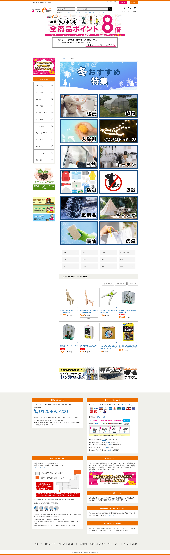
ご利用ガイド (38, 544)
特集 (64, 58)
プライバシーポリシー (114, 544)
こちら (104, 439)
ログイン (133, 2)
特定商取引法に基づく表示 (97, 544)
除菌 (90, 12)
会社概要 (134, 544)
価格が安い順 (108, 284)
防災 (86, 12)
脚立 (94, 12)
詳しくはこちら (126, 405)
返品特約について (50, 544)
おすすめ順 (133, 284)
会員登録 (123, 2)
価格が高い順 (120, 284)
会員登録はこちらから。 (96, 471)
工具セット (80, 12)
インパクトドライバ (72, 12)
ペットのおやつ (100, 12)
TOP (61, 58)
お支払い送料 (61, 544)
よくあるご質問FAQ (81, 544)
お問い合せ (126, 544)
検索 (110, 9)
